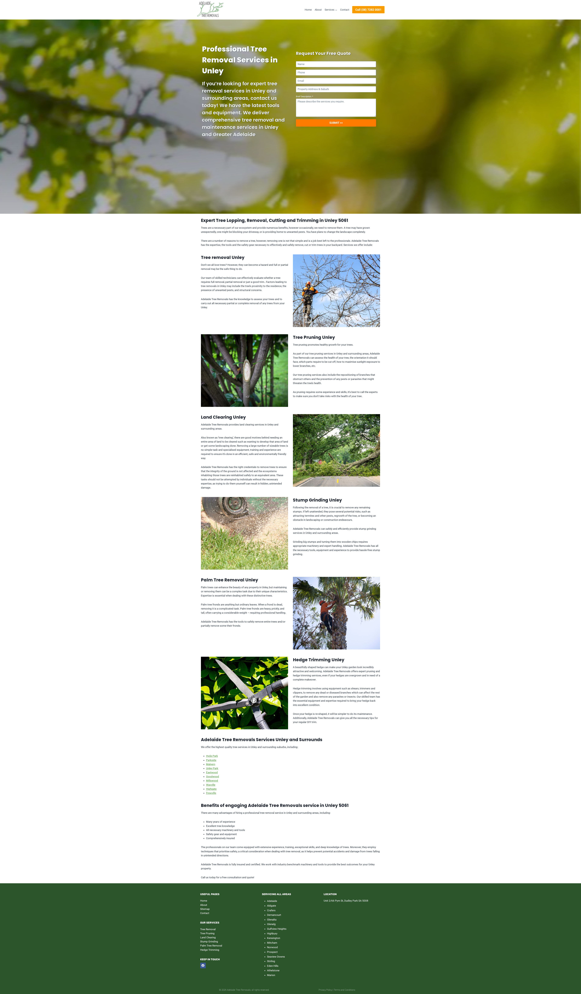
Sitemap (205, 909)
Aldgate (271, 905)
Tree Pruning (207, 933)
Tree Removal (208, 929)
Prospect (272, 951)
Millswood (212, 780)
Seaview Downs (276, 956)
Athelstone (273, 970)
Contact (344, 9)
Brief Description (304, 96)
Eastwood (212, 772)
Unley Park (212, 768)
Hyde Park (212, 755)
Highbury (272, 933)
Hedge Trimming (209, 949)
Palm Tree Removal (211, 945)
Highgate (211, 788)
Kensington (273, 938)
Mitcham (272, 942)
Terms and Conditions (344, 990)
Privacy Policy (325, 990)
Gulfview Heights (276, 928)
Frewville (211, 793)
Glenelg (271, 924)
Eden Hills (272, 965)
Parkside (211, 760)
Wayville (210, 784)
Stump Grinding (209, 941)
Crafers (271, 910)
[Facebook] (203, 965)
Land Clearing (208, 937)
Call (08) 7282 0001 (368, 9)
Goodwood (212, 776)
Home (308, 9)
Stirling (271, 961)
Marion (271, 975)
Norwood (272, 947)
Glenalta (271, 919)
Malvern (210, 764)
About (318, 9)
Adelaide (272, 900)
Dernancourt (274, 914)
